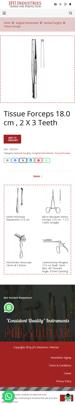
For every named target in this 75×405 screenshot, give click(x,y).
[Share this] (15, 160)
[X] (60, 4)
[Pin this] (38, 160)
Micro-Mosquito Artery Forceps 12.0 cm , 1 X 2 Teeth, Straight (55, 219)
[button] (4, 13)
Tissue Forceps (12, 26)
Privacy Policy (63, 381)
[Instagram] (65, 4)
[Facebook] (55, 4)
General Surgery (53, 22)
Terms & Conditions (60, 365)
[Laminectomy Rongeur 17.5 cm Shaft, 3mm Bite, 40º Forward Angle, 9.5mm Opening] (55, 246)
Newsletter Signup (61, 357)
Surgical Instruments (27, 22)
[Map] (70, 4)
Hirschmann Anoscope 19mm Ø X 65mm (19, 264)
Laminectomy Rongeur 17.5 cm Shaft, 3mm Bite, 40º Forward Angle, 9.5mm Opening (55, 267)
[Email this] (7, 160)
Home (7, 22)
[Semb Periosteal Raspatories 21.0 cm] (19, 200)
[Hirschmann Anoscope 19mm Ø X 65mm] (19, 246)
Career (67, 373)
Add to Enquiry (13, 139)
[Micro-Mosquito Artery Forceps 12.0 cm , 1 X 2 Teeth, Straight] (55, 200)
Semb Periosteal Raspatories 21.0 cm (17, 218)
